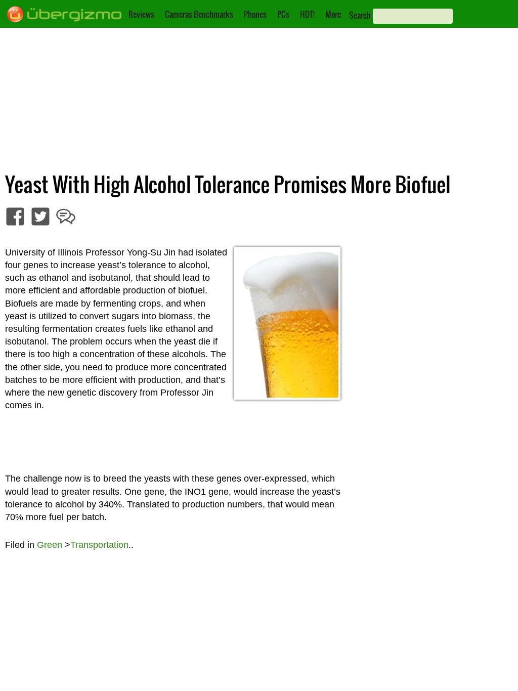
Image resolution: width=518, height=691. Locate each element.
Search (360, 15)
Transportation (99, 545)
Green (49, 545)
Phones (255, 14)
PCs (283, 14)
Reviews (141, 14)
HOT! (307, 14)
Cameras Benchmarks (199, 14)
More (333, 14)
